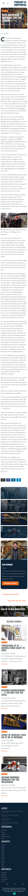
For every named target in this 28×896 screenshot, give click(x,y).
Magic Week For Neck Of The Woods (9, 822)
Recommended (5, 837)
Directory (4, 875)
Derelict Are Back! (5, 819)
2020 (3, 858)
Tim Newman (7, 24)
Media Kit (4, 873)
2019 (2, 860)
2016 (2, 866)
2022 (2, 853)
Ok (14, 893)
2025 (2, 847)
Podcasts (3, 877)
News (2, 832)
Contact (3, 881)
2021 (2, 856)
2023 (2, 851)
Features (5, 11)
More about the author (10, 583)
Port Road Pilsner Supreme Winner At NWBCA (12, 811)
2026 (2, 845)
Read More (4, 664)
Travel (3, 839)
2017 (2, 864)
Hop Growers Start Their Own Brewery (10, 815)
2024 (3, 849)
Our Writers (4, 879)
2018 (2, 862)
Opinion (3, 834)
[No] (26, 891)
